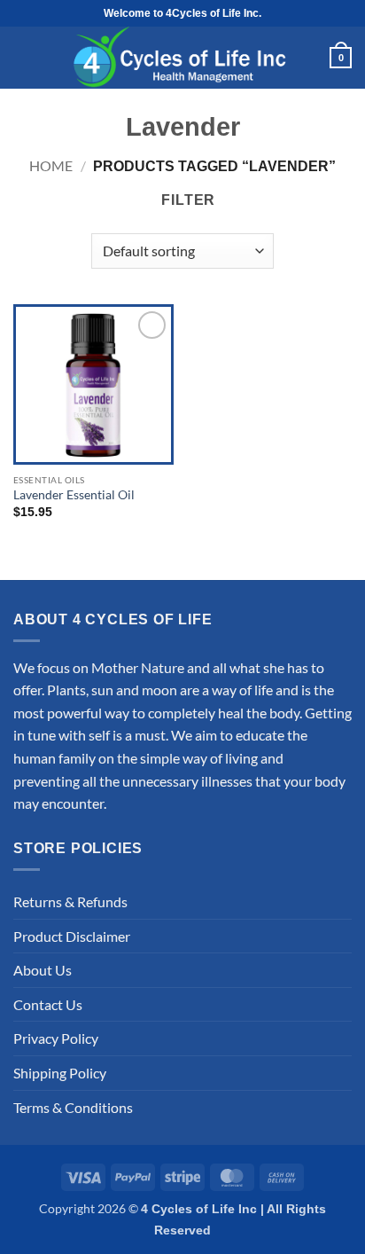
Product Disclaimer (71, 936)
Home (51, 165)
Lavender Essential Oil (74, 495)
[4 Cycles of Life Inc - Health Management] (182, 58)
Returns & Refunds (70, 901)
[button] (22, 57)
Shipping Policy (59, 1072)
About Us (42, 969)
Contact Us (47, 1004)
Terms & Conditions (73, 1107)
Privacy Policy (55, 1038)
